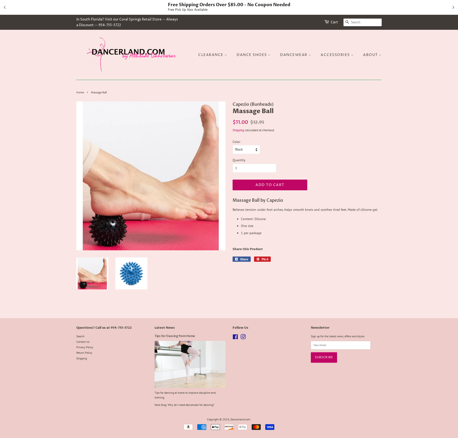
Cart (334, 22)
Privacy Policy (84, 347)
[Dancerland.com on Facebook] (235, 338)
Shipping (238, 130)
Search (80, 336)
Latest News (165, 328)
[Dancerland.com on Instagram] (243, 338)
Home (80, 92)
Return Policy (84, 352)
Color (236, 142)
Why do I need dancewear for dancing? (191, 405)
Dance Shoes (252, 54)
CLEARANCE (211, 54)
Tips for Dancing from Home (175, 336)
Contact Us (82, 341)
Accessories (336, 54)
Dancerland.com (240, 419)
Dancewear (294, 54)
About (371, 54)
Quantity (239, 160)
